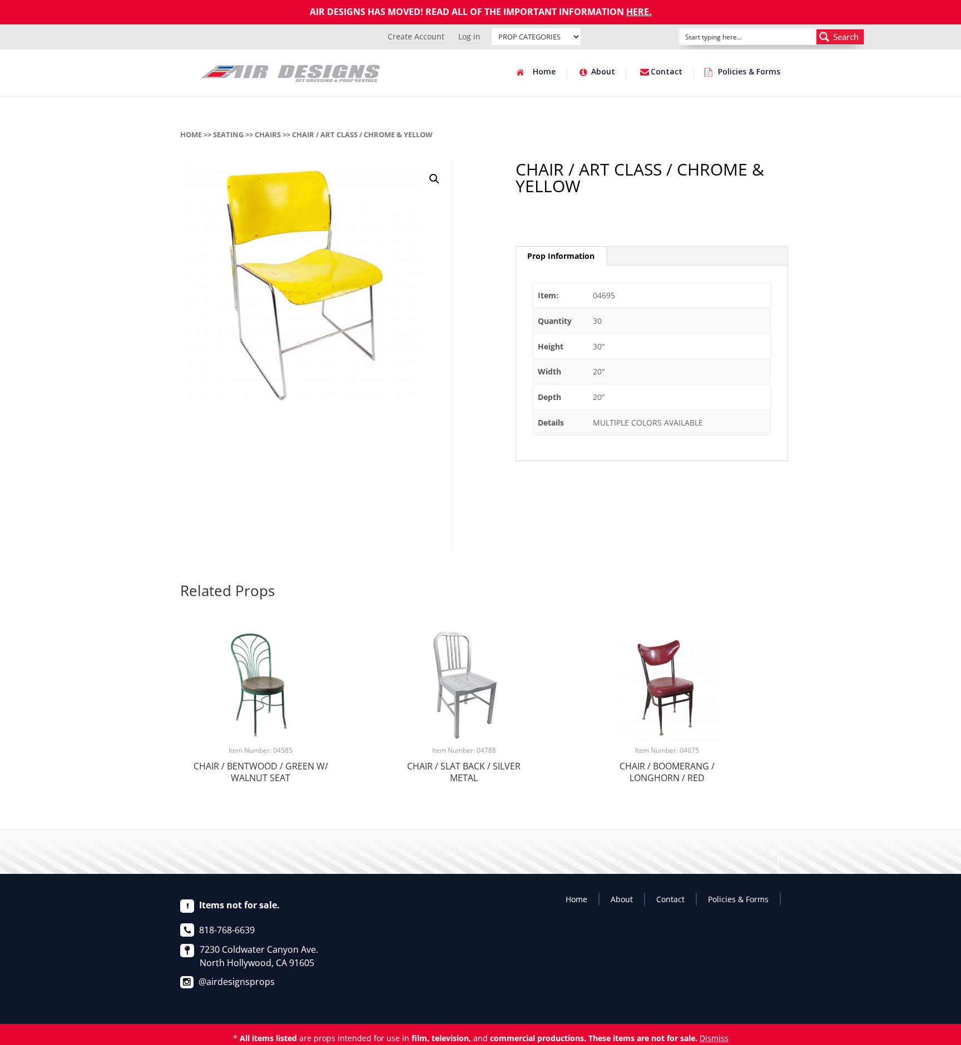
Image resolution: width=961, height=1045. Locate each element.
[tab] (561, 256)
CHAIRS (268, 134)
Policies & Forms (749, 72)
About (603, 72)
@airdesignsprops (237, 982)
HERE (637, 12)
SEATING (228, 134)
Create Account (416, 36)
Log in (469, 36)
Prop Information (561, 256)
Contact (666, 72)
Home (544, 72)
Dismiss (714, 1038)
